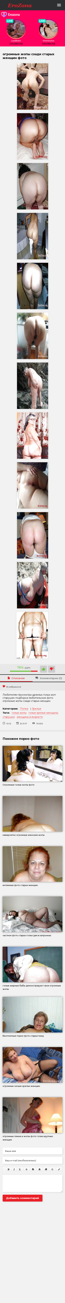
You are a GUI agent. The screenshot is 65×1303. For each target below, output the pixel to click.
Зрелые (36, 708)
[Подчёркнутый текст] (20, 1169)
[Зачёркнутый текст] (26, 1169)
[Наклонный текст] (14, 1169)
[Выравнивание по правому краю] (46, 1169)
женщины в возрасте (30, 716)
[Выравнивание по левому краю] (33, 1169)
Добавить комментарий (22, 1198)
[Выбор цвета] (59, 1169)
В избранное (13, 686)
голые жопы (19, 712)
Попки (24, 708)
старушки (9, 716)
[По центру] (39, 1169)
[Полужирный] (8, 1169)
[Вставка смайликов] (52, 1169)
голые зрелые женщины (43, 712)
